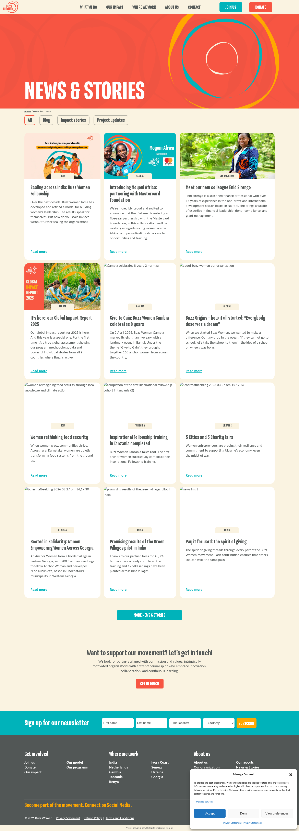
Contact (194, 7)
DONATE (260, 7)
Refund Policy (93, 818)
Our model (75, 763)
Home (27, 112)
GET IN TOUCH (149, 684)
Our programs (77, 768)
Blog (46, 120)
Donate (30, 768)
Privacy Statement (232, 823)
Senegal (157, 768)
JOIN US (231, 7)
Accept (210, 813)
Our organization (207, 768)
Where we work (144, 7)
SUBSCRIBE (246, 723)
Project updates (111, 120)
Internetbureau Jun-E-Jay (163, 828)
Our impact (114, 7)
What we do (88, 7)
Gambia (115, 772)
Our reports (245, 763)
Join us (29, 763)
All (30, 120)
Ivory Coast (160, 763)
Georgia (157, 777)
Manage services (204, 802)
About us (172, 7)
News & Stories (247, 768)
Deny (243, 813)
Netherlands (118, 768)
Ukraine (157, 772)
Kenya (114, 782)
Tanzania (116, 777)
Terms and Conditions (120, 818)
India (113, 763)
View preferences (277, 813)
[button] (291, 775)
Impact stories (73, 120)
